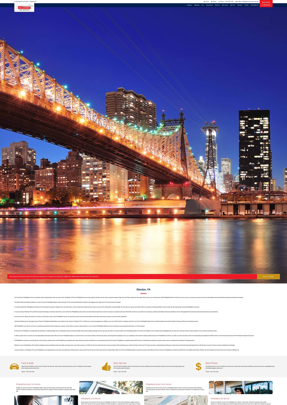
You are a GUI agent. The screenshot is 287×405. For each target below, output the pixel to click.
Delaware (217, 5)
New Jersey (225, 5)
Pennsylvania (209, 5)
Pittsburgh (196, 5)
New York (232, 5)
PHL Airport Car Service (22, 1)
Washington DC (254, 5)
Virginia (246, 5)
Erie (203, 5)
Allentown (189, 5)
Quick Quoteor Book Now (266, 3)
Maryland (239, 5)
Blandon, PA (33, 1)
